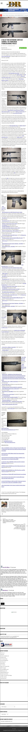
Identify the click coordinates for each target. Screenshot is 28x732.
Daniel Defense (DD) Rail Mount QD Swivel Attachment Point (13, 377)
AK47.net (2, 654)
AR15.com (2, 652)
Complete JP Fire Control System (8, 394)
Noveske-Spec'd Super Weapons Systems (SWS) (11, 227)
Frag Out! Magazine (4, 660)
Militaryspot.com (4, 670)
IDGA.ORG (3, 663)
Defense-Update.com (5, 655)
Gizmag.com (3, 661)
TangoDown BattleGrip (6, 400)
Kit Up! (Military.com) (4, 669)
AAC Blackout (4, 225)
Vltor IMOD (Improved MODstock (23, 359)
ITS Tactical (3, 664)
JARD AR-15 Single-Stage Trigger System (9, 223)
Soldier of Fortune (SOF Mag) (6, 675)
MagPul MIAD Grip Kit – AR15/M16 (8, 246)
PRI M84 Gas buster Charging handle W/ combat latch (12, 387)
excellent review (4, 327)
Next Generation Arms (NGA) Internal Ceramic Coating (12, 212)
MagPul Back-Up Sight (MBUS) (7, 391)
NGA (25, 74)
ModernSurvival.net (4, 673)
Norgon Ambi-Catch (6, 384)
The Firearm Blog (4, 658)
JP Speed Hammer (6, 395)
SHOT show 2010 (11, 408)
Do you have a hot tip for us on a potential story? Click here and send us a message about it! (10, 637)
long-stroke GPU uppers (17, 113)
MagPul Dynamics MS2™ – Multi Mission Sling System (12, 401)
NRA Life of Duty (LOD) (5, 666)
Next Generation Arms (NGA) (14, 73)
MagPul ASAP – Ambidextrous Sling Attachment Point (12, 374)
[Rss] (12, 729)
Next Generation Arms (14, 125)
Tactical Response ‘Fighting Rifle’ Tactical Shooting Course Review (13, 474)
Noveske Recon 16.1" (6, 220)
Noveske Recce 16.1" (6, 279)
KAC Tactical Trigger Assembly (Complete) (10, 397)
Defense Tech (3, 657)
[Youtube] (15, 729)
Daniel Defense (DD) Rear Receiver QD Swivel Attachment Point (13, 375)
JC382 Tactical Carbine (5, 111)
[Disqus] (14, 548)
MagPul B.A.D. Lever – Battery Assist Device (10, 381)
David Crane (5, 45)
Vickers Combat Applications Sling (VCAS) (9, 404)
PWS (7, 178)
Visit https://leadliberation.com (6, 721)
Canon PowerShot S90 (5, 56)
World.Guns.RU (3, 678)
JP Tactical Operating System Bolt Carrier (9, 235)
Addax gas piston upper (20, 111)
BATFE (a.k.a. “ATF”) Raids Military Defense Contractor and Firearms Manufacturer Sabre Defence (9, 520)
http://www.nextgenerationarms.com (8, 429)
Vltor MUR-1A (4, 217)
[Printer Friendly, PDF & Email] (23, 47)
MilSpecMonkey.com (4, 672)
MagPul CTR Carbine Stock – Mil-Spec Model (10, 230)
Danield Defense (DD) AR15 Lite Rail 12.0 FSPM (10, 289)
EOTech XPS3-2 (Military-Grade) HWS (9, 347)
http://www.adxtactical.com (10, 442)
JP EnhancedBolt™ (5, 350)
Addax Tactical (19, 74)
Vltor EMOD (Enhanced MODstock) (8, 291)
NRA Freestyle (3, 667)
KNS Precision (4, 240)
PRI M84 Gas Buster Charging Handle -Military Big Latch (12, 237)
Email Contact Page (5, 428)
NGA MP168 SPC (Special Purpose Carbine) (16, 110)
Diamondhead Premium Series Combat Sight (10, 388)
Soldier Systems (4, 676)
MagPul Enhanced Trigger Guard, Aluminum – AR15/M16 (12, 243)
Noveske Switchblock (6, 226)
